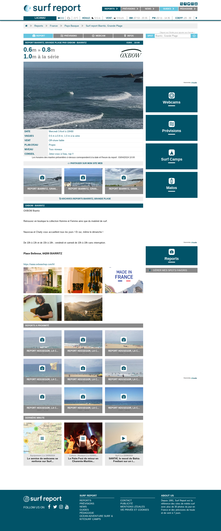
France (54, 25)
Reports (38, 25)
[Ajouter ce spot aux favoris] (194, 35)
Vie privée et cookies (134, 509)
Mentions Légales (132, 506)
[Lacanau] (196, 18)
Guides (84, 509)
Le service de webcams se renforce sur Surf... (42, 460)
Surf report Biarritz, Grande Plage (104, 25)
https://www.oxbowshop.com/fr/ (39, 264)
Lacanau (40, 18)
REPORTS (85, 500)
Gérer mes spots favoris (169, 270)
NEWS (83, 506)
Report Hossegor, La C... (42, 351)
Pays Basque (72, 25)
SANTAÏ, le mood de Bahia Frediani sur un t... (124, 460)
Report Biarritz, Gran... (42, 188)
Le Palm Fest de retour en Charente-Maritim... (83, 460)
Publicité (126, 503)
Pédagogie (87, 512)
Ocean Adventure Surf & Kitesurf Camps (96, 517)
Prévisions (87, 503)
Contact (126, 500)
